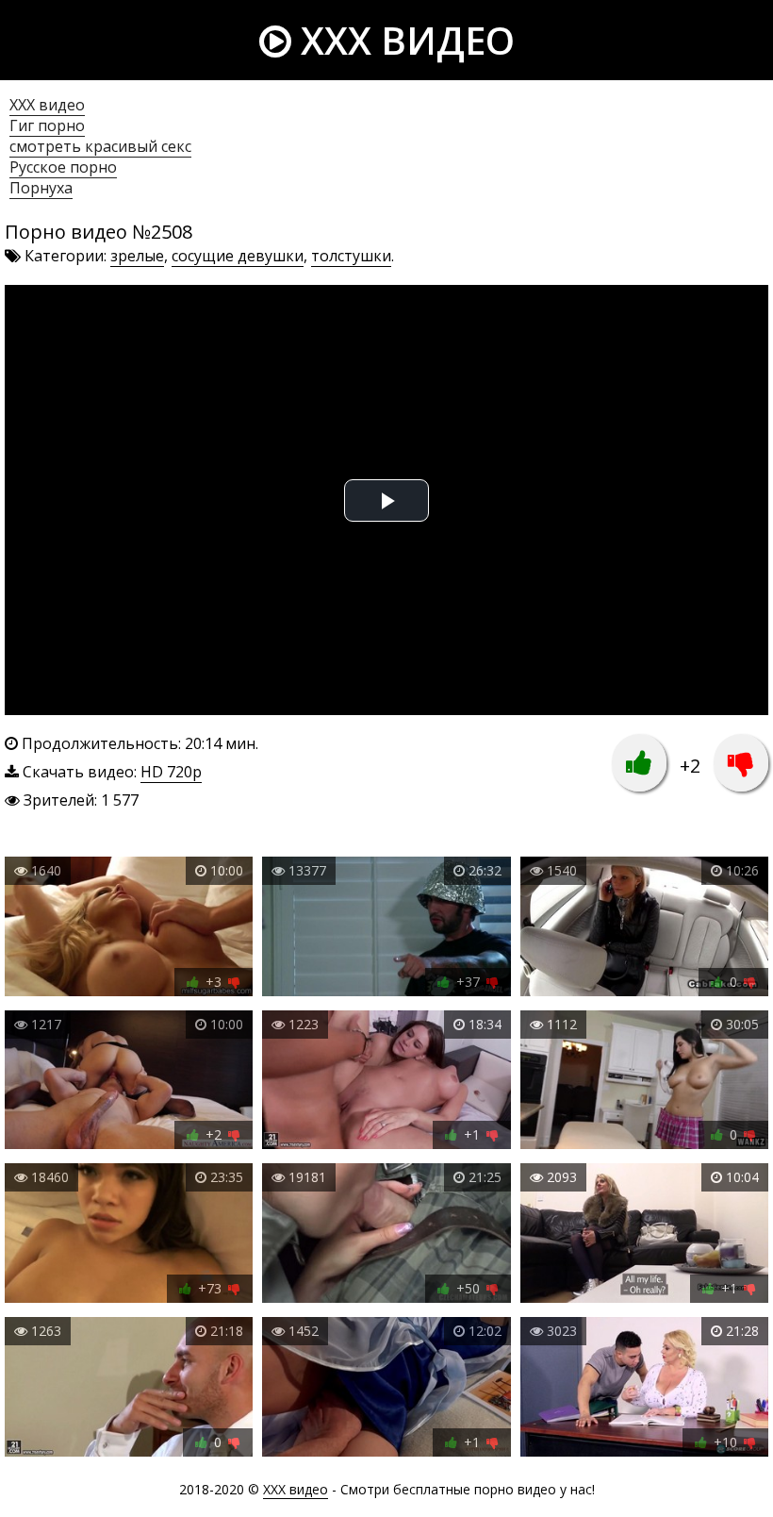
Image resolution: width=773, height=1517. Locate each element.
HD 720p (171, 771)
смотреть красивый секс (100, 146)
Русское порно (63, 167)
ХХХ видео (47, 104)
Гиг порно (47, 125)
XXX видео (403, 40)
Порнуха (41, 187)
